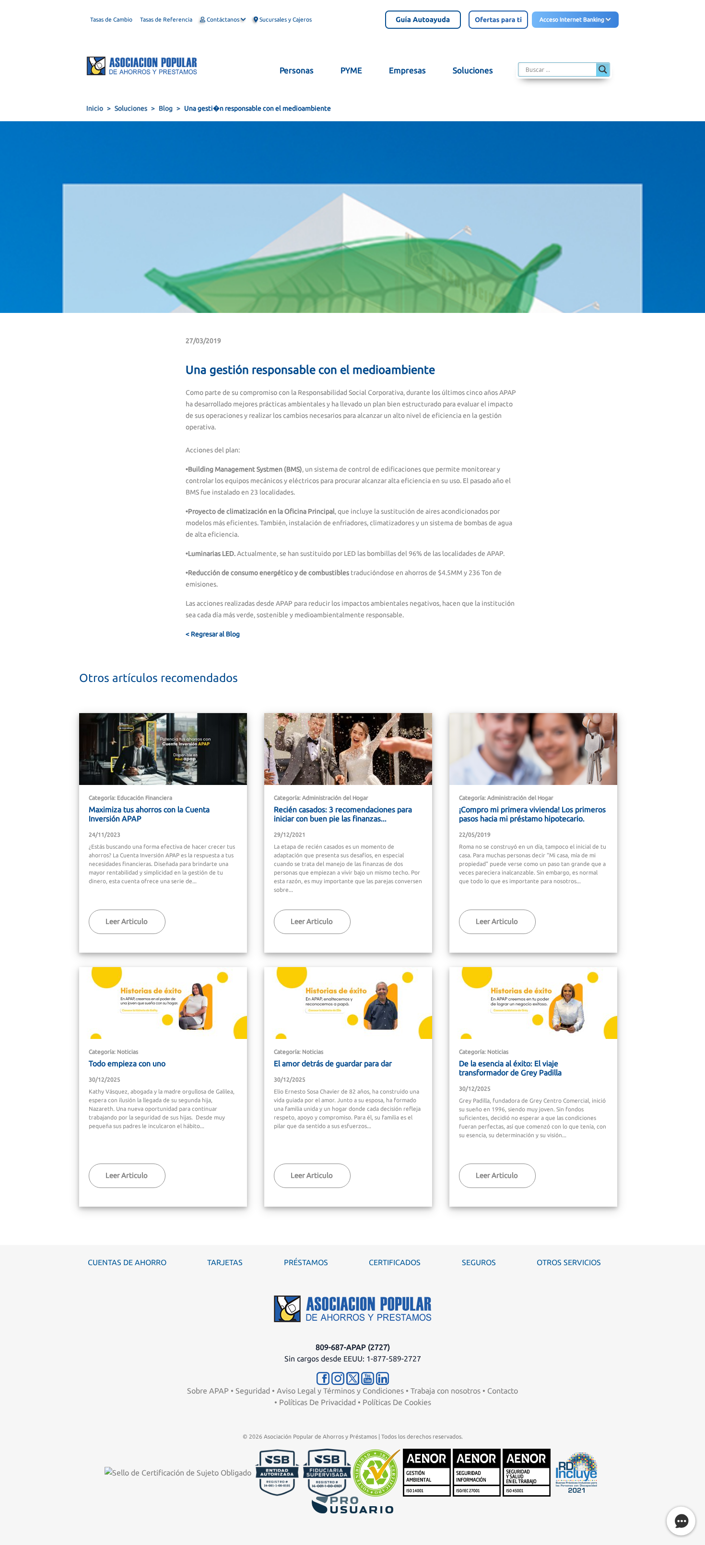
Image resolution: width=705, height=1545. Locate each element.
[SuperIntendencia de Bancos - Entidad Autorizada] (277, 1471)
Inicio (94, 108)
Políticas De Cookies (397, 1402)
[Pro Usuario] (352, 1504)
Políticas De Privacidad (317, 1402)
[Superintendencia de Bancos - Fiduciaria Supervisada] (327, 1471)
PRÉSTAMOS (306, 1262)
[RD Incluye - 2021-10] (576, 1471)
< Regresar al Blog (213, 634)
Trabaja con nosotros (446, 1390)
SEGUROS (479, 1262)
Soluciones (131, 108)
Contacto (502, 1390)
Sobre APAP (208, 1390)
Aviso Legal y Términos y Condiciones (340, 1390)
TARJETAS (225, 1262)
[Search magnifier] (603, 69)
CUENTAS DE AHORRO (127, 1262)
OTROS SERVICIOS (569, 1262)
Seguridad (252, 1390)
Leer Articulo (127, 921)
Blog (166, 108)
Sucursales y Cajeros (285, 19)
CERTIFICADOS (395, 1262)
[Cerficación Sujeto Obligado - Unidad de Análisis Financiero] (179, 1471)
